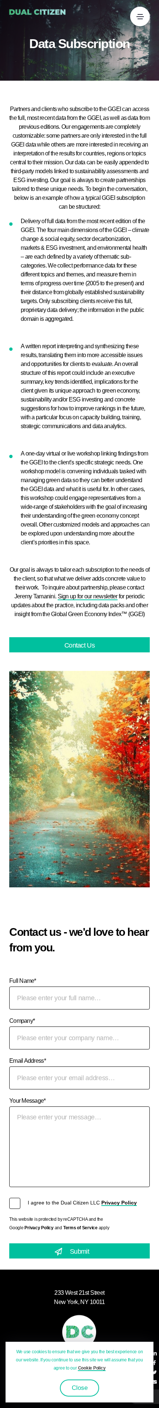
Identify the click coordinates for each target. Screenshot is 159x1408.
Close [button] (80, 1387)
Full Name (22, 981)
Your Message (27, 1101)
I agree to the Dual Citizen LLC (82, 1203)
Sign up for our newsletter (88, 596)
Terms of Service (80, 1228)
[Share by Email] (154, 1382)
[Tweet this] (154, 1373)
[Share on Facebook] (154, 1363)
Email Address (27, 1061)
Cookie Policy (92, 1368)
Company (22, 1021)
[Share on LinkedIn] (154, 1354)
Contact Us (79, 645)
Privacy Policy (119, 1202)
